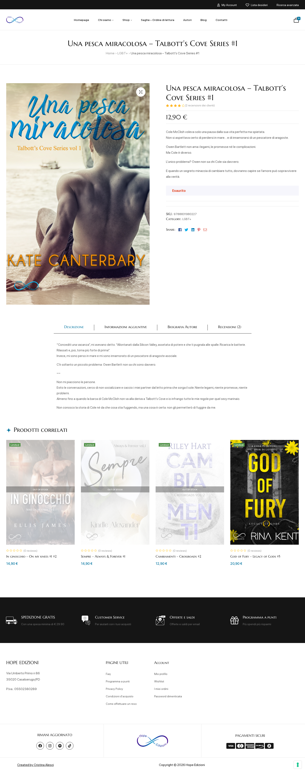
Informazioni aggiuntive (126, 326)
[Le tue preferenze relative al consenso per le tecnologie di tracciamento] (298, 765)
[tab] (74, 328)
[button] (140, 92)
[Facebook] (40, 746)
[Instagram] (50, 746)
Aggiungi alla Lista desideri (67, 448)
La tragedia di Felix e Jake (175, 556)
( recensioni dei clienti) (200, 105)
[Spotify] (59, 746)
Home (110, 53)
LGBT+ (122, 53)
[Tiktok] (69, 746)
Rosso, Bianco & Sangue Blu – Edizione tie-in (40, 556)
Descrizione (74, 326)
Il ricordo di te (242, 556)
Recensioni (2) (229, 326)
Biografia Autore (182, 326)
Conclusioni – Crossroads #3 (103, 556)
